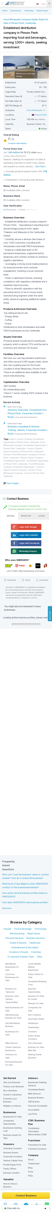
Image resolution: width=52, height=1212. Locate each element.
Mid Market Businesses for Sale (12, 967)
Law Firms (32, 1114)
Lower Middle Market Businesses (34, 967)
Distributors (33, 1023)
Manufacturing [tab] (17, 933)
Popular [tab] (7, 928)
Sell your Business (11, 1082)
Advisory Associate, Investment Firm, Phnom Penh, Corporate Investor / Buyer (27, 413)
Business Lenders (11, 1173)
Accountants (33, 1110)
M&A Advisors (11, 1043)
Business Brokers (36, 1097)
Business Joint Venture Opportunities (11, 999)
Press (30, 1172)
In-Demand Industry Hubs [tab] (20, 956)
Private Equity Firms (12, 1164)
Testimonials (34, 1163)
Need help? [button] (50, 615)
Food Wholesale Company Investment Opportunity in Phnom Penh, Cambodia (25, 445)
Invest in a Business (12, 1094)
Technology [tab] (40, 928)
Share (27, 580)
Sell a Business (35, 1043)
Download (43, 580)
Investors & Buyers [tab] (18, 952)
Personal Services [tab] (14, 938)
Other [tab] (39, 956)
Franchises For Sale (37, 1145)
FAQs (30, 1175)
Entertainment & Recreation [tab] (25, 947)
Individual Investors (12, 1148)
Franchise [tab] (36, 952)
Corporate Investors (12, 1156)
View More (40, 166)
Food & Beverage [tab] (22, 928)
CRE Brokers (34, 1101)
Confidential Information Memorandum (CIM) (37, 1131)
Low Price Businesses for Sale (12, 977)
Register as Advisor (12, 1106)
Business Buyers (10, 1152)
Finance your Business (13, 1086)
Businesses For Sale (12, 1116)
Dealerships (33, 1027)
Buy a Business (10, 1090)
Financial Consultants (37, 1106)
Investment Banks (36, 1089)
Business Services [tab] (35, 938)
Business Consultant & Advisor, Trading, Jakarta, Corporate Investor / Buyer (28, 430)
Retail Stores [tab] (33, 933)
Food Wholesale (34, 110)
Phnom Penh (40, 115)
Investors (32, 1031)
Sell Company (34, 1015)
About (31, 1159)
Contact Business (26, 1195)
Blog (30, 1168)
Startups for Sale (36, 1003)
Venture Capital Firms (13, 1160)
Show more (7, 908)
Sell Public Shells (36, 1019)
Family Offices (9, 1168)
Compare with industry (17, 143)
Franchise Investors (37, 1149)
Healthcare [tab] (34, 942)
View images (12, 483)
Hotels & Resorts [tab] (18, 942)
